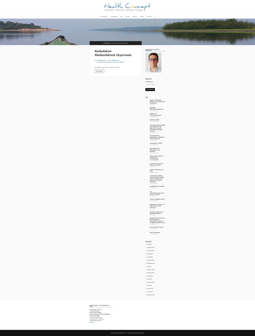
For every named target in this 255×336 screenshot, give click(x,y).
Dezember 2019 (150, 282)
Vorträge (142, 16)
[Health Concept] (127, 10)
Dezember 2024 (150, 247)
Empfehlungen (114, 16)
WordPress (122, 332)
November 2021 (150, 269)
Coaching (127, 16)
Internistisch (107, 62)
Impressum (92, 322)
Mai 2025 (149, 244)
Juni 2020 (149, 279)
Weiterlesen (99, 71)
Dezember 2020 (150, 272)
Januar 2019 (150, 291)
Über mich (149, 16)
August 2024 (150, 253)
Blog (121, 16)
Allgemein (101, 62)
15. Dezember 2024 (114, 60)
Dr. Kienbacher (101, 60)
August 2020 (150, 276)
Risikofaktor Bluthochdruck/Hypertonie (113, 53)
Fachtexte (135, 16)
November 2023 (150, 260)
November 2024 (150, 250)
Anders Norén (140, 332)
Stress (113, 62)
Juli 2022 (149, 266)
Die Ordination (103, 16)
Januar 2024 (150, 257)
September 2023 (151, 263)
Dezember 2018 (150, 294)
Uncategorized (120, 62)
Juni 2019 (149, 285)
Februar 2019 (150, 288)
